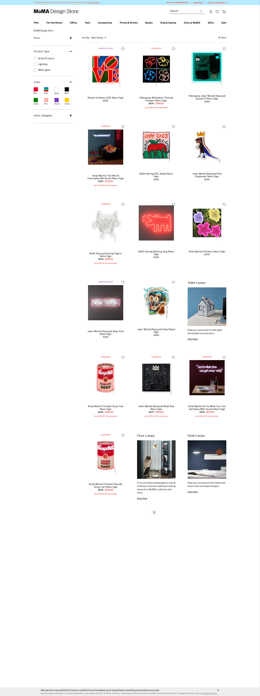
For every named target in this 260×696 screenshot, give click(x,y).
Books (149, 22)
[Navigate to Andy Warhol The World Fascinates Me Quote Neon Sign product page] (105, 147)
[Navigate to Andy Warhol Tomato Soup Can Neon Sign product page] (105, 377)
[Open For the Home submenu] (63, 22)
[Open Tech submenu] (92, 22)
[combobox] (185, 11)
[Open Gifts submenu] (215, 22)
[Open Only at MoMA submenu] (201, 22)
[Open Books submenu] (154, 22)
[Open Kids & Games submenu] (177, 22)
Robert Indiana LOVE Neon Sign (106, 97)
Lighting (42, 64)
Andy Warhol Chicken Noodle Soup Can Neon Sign (105, 485)
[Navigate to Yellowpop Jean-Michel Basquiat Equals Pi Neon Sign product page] (207, 67)
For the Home (54, 22)
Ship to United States (216, 3)
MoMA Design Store (43, 30)
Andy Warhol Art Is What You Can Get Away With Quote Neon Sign (207, 407)
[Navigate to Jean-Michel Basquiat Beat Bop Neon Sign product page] (156, 377)
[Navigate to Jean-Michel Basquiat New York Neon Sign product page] (105, 302)
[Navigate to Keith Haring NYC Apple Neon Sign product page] (156, 145)
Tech (87, 22)
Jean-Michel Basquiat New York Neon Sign (105, 332)
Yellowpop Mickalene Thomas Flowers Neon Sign (156, 99)
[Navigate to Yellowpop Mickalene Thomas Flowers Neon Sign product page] (156, 69)
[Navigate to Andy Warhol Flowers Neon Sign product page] (207, 223)
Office (73, 22)
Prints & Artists (129, 22)
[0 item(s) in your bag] (224, 11)
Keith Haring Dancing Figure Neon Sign (106, 254)
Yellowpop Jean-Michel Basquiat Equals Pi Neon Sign (207, 97)
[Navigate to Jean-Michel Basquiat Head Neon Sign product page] (156, 300)
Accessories (105, 22)
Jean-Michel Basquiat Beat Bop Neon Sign (156, 407)
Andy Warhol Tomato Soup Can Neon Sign (106, 407)
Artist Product (46, 58)
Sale (223, 22)
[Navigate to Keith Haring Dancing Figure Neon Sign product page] (105, 224)
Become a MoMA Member (178, 2)
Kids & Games (168, 22)
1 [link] (154, 512)
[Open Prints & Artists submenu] (139, 22)
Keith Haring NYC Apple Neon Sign (156, 175)
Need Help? (198, 3)
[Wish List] (217, 11)
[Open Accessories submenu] (113, 22)
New (36, 22)
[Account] (210, 12)
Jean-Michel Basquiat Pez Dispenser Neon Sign (207, 175)
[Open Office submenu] (78, 22)
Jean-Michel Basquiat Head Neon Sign (156, 330)
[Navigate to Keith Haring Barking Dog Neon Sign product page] (156, 223)
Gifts (211, 22)
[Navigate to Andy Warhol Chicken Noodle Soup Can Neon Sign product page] (105, 455)
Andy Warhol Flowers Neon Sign (207, 251)
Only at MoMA (192, 22)
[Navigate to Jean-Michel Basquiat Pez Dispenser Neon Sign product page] (207, 145)
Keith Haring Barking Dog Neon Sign (156, 253)
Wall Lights (44, 69)
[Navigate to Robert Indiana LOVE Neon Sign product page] (105, 69)
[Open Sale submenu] (228, 22)
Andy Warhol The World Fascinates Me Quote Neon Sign (106, 177)
